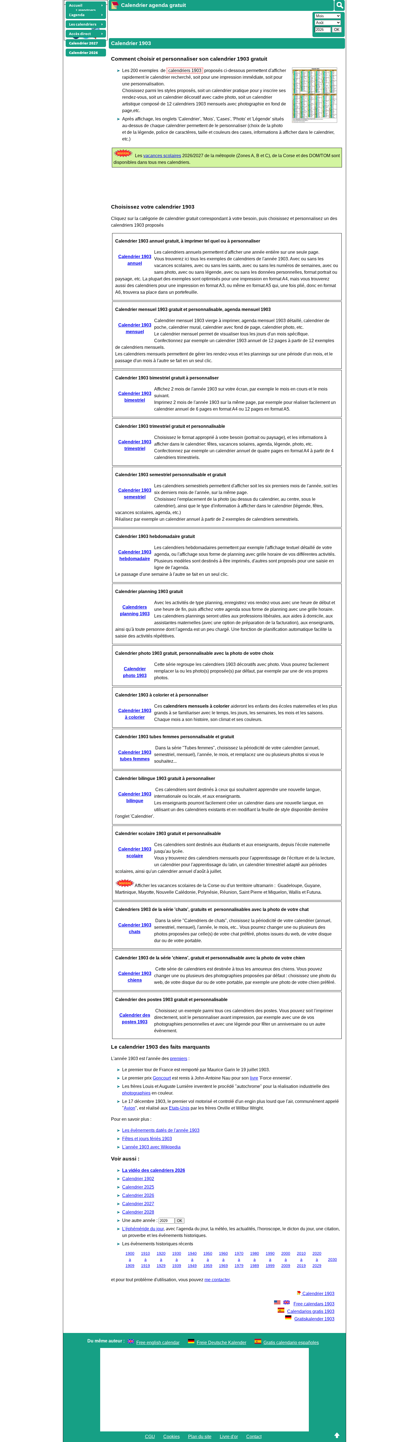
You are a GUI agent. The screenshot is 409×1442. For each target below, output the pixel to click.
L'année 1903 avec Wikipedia (151, 1147)
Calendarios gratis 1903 (310, 1311)
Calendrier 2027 (138, 1203)
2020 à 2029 (316, 1259)
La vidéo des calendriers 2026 (153, 1170)
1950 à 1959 (207, 1259)
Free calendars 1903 (314, 1304)
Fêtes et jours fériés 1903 (147, 1138)
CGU (150, 1436)
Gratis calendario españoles (291, 1342)
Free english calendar (157, 1342)
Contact (254, 1436)
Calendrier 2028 (138, 1212)
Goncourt (162, 1078)
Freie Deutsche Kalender (221, 1342)
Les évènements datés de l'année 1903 (160, 1130)
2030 (332, 1259)
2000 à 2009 (285, 1259)
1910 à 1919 (145, 1259)
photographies (136, 1093)
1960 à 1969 (223, 1259)
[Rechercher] (339, 5)
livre (254, 1078)
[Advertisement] (210, 23)
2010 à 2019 (301, 1259)
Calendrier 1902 (138, 1178)
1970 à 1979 (239, 1259)
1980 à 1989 (254, 1259)
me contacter (217, 1279)
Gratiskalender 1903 (314, 1319)
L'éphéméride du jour (143, 1228)
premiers (178, 1058)
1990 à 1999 (270, 1259)
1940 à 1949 (192, 1259)
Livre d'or (229, 1436)
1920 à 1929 (161, 1259)
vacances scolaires (162, 155)
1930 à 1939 (176, 1259)
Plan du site (199, 1436)
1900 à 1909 (129, 1259)
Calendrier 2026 (138, 1195)
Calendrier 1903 (317, 1293)
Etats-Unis (179, 1108)
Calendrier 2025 (138, 1187)
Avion (129, 1108)
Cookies (171, 1436)
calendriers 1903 (185, 70)
